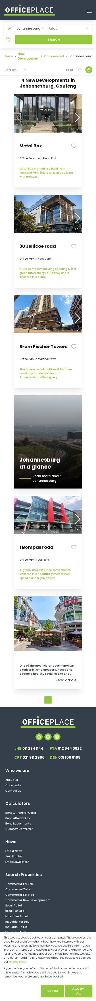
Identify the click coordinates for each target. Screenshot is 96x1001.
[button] (43, 28)
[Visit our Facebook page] (39, 737)
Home (8, 56)
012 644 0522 (66, 748)
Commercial (54, 56)
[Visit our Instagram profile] (57, 737)
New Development (29, 56)
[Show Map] (88, 69)
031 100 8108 (65, 757)
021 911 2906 (29, 757)
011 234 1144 (28, 748)
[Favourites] (74, 146)
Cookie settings (21, 991)
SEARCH (54, 39)
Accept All (78, 991)
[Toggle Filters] (8, 39)
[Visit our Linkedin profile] (48, 737)
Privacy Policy (18, 962)
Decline (52, 991)
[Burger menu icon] (88, 10)
